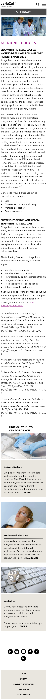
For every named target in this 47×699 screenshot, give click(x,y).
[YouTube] (16, 651)
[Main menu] (44, 4)
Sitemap (23, 679)
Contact (23, 674)
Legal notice (23, 689)
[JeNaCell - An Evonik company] (11, 4)
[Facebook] (30, 651)
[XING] (23, 658)
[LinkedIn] (10, 651)
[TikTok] (36, 651)
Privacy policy (23, 695)
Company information (23, 684)
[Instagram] (23, 651)
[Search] (38, 4)
